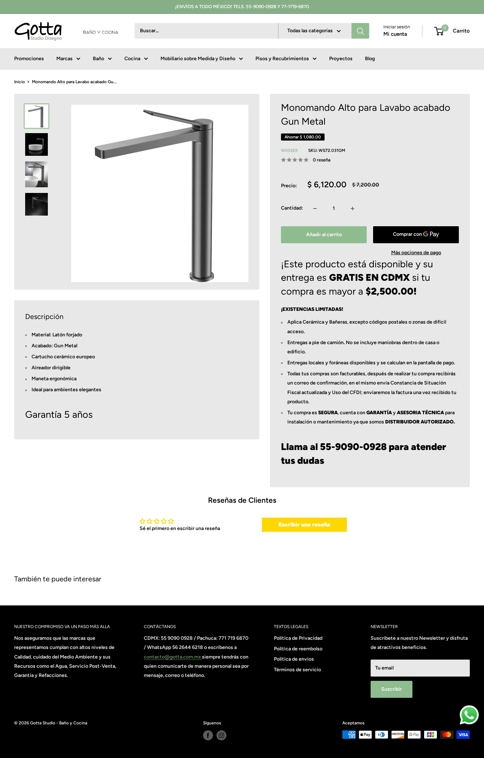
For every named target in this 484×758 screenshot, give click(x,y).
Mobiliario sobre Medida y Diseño (198, 59)
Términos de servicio (297, 670)
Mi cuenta (395, 34)
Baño (98, 59)
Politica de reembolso (298, 649)
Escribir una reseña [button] (304, 524)
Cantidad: (292, 208)
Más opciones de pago (416, 253)
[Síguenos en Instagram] (221, 735)
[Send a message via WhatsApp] (469, 715)
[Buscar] (360, 31)
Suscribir (391, 689)
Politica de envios (294, 659)
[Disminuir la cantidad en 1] (315, 208)
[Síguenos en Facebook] (208, 735)
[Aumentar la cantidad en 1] (352, 208)
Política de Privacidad (298, 638)
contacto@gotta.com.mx (173, 657)
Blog (370, 59)
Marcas (64, 59)
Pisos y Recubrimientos (282, 59)
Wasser (289, 150)
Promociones (29, 59)
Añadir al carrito (324, 235)
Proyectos (341, 59)
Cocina (132, 59)
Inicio (19, 81)
